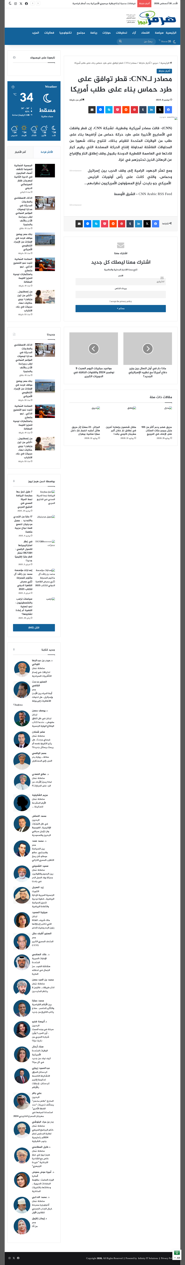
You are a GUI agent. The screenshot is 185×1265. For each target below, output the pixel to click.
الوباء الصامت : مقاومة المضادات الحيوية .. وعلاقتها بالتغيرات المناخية (43, 1185)
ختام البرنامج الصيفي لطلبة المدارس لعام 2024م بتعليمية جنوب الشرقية (42, 1135)
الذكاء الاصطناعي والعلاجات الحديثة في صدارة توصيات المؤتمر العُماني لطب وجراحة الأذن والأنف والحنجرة (23, 211)
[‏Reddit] (126, 109)
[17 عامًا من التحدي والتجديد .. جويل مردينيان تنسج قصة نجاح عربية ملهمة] (45, 522)
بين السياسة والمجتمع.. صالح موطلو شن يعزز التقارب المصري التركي (43, 854)
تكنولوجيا (65, 32)
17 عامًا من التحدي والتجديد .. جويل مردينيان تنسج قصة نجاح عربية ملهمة (22, 524)
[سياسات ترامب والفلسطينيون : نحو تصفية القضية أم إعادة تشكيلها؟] (45, 604)
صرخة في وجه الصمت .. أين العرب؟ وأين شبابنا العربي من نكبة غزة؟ (43, 1035)
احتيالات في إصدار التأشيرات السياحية (41, 674)
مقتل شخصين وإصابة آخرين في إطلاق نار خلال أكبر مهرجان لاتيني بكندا (121, 430)
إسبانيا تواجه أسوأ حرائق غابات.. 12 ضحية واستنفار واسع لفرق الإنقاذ (101, 4)
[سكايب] (109, 109)
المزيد (35, 32)
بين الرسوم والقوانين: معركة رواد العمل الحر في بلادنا (42, 878)
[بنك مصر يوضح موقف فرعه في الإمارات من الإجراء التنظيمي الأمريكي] (45, 239)
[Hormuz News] (151, 18)
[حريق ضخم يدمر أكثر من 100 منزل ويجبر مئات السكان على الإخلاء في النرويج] (156, 415)
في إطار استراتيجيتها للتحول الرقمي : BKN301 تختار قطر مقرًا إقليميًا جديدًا (23, 551)
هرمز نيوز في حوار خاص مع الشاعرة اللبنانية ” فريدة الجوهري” (41, 1160)
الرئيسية (171, 32)
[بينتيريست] (134, 109)
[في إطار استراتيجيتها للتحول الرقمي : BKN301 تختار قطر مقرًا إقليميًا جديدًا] (45, 546)
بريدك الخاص (121, 288)
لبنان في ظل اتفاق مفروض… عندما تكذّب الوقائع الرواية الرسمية (43, 722)
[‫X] (160, 109)
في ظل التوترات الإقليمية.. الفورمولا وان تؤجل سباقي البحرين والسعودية (41, 829)
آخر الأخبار (20, 152)
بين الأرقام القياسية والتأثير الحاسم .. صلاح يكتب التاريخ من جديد (43, 1008)
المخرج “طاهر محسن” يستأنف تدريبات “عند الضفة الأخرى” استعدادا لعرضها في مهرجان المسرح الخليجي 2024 (33, 1108)
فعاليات (49, 32)
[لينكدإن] (151, 109)
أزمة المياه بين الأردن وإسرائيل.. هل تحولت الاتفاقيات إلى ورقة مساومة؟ (33, 699)
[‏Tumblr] (143, 109)
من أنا (35, 1226)
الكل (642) (33, 628)
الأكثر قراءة (47, 152)
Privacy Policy (168, 1258)
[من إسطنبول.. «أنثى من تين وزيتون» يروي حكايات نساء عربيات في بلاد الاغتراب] (45, 297)
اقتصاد (145, 32)
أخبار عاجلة (144, 63)
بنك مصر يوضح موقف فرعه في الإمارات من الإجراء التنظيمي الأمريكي (23, 242)
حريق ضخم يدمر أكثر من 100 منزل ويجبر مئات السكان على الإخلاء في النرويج (156, 430)
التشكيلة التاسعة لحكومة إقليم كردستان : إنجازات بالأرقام (41, 1081)
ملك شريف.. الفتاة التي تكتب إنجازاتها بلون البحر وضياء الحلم (43, 924)
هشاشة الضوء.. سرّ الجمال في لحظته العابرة (41, 970)
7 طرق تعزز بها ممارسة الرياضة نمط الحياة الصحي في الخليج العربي (24, 499)
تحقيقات (121, 32)
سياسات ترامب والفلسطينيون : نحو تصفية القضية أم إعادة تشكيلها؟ (23, 606)
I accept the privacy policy (121, 301)
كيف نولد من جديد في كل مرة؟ (41, 1060)
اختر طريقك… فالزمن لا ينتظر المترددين (43, 989)
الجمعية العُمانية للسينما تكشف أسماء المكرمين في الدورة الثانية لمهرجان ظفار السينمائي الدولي (23, 176)
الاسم (120, 276)
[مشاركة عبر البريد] (92, 109)
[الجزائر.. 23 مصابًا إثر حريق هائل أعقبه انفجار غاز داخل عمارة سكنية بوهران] (84, 415)
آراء (134, 32)
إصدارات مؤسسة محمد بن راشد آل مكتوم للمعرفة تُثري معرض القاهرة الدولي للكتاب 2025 (23, 579)
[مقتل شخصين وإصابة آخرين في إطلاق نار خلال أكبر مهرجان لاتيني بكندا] (120, 415)
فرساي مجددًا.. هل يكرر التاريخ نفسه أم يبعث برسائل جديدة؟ (42, 743)
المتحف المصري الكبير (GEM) (42, 943)
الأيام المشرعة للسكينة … (39, 805)
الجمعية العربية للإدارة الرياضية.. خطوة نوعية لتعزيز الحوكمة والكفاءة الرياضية (43, 901)
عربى (155, 63)
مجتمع (81, 32)
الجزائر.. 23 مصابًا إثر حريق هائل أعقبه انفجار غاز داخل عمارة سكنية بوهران (85, 430)
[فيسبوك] (168, 109)
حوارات (106, 32)
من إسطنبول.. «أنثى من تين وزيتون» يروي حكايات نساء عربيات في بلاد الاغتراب (24, 301)
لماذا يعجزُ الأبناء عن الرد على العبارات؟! (42, 784)
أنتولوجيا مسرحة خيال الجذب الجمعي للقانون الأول (42, 1209)
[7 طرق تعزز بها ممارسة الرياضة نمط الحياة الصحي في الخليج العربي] (45, 497)
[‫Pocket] (117, 109)
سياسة (159, 32)
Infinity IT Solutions (148, 1258)
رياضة (93, 32)
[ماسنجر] (100, 109)
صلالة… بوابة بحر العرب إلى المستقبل (42, 759)
